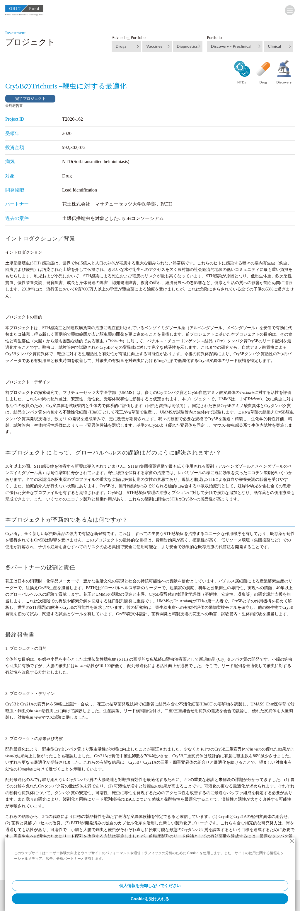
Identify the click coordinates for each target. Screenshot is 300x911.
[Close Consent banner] (291, 841)
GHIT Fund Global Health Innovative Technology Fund (24, 11)
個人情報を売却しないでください (150, 885)
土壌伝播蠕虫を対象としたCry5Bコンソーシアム (113, 218)
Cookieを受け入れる (150, 898)
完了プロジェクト (30, 98)
